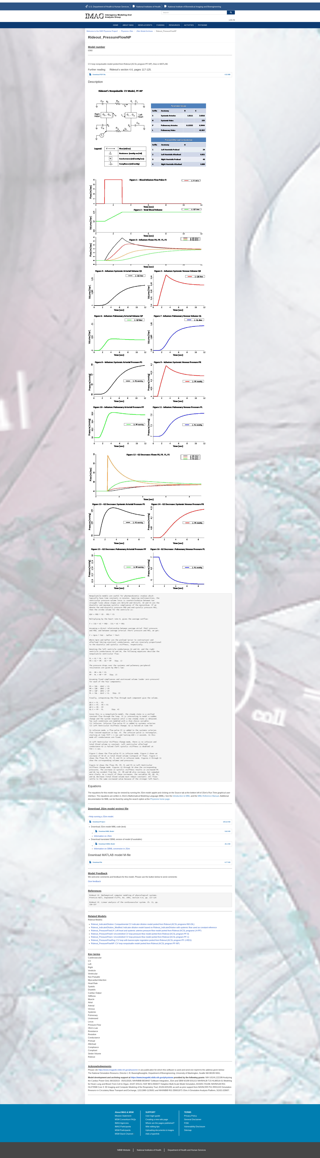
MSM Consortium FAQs (125, 1119)
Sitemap (188, 1130)
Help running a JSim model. (101, 817)
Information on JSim (103, 836)
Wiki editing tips (153, 1127)
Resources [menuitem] (174, 25)
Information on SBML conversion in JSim (112, 849)
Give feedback (94, 881)
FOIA (186, 1123)
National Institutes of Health (148, 7)
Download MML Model (106, 831)
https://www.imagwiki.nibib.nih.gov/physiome (118, 1070)
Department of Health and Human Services (187, 1150)
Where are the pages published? (160, 1123)
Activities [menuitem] (189, 25)
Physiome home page (160, 799)
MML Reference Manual (208, 796)
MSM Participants (122, 1130)
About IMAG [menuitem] (128, 25)
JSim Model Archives (144, 31)
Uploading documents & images (160, 1130)
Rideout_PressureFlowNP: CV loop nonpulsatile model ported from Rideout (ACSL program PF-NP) (135, 943)
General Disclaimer (192, 1119)
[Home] (123, 16)
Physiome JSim (127, 31)
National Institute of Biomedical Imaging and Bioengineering (194, 7)
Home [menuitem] (115, 25)
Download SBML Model (107, 844)
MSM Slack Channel (124, 1134)
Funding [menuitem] (160, 25)
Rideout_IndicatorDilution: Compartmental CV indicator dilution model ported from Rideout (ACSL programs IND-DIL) (142, 924)
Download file (97, 862)
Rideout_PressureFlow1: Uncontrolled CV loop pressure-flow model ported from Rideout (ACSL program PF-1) (140, 937)
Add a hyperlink (152, 1134)
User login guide (153, 1116)
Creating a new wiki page (157, 1119)
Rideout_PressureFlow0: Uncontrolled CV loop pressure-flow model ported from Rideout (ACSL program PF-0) (140, 934)
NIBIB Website (123, 1150)
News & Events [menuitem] (145, 25)
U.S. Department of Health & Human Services (109, 7)
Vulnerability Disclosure (194, 1127)
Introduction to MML (181, 796)
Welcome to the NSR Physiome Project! (102, 31)
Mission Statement (123, 1116)
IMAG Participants (123, 1127)
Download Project (99, 822)
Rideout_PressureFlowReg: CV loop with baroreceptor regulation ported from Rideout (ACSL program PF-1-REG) (141, 940)
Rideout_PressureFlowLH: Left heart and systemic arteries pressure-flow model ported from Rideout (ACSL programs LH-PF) (146, 931)
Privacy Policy (190, 1116)
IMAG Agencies (122, 1123)
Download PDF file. (99, 74)
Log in (232, 20)
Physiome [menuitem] (202, 25)
